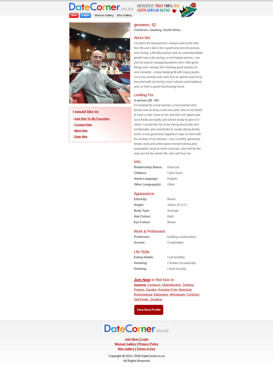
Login (144, 339)
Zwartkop (156, 299)
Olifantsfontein (171, 284)
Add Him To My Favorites (92, 118)
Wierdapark (177, 294)
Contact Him (83, 124)
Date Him (80, 136)
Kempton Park (167, 289)
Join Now (131, 339)
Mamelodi (185, 289)
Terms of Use (146, 349)
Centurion (153, 284)
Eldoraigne (161, 294)
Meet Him (80, 130)
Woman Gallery (125, 344)
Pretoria (139, 289)
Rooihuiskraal (143, 294)
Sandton (151, 289)
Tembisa (188, 284)
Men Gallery (126, 349)
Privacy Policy (148, 344)
